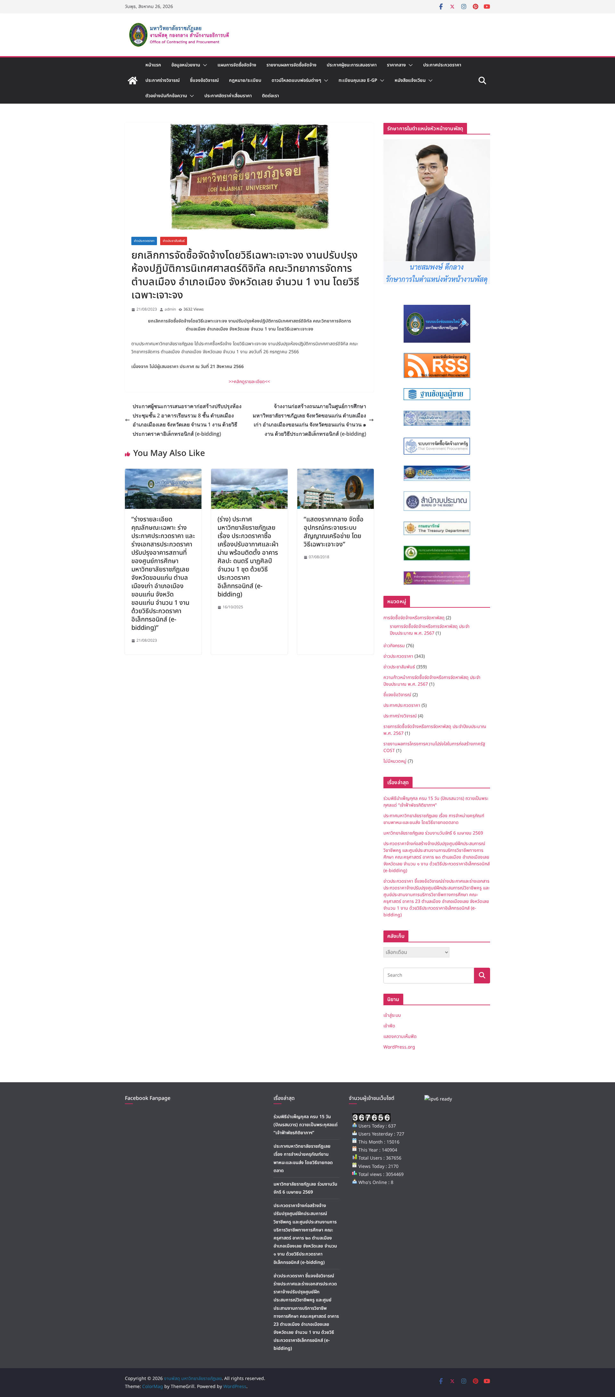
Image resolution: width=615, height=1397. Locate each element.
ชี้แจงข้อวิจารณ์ (204, 80)
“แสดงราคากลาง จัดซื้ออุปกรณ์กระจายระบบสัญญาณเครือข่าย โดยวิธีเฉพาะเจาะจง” (334, 532)
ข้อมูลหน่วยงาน (185, 65)
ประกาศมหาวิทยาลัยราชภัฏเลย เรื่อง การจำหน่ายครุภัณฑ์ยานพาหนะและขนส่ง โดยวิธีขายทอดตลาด (433, 819)
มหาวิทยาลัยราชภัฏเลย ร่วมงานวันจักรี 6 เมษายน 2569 (433, 833)
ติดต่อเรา (270, 95)
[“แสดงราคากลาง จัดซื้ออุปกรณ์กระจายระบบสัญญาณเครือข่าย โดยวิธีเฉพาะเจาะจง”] (335, 473)
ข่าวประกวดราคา (144, 241)
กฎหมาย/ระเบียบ (245, 80)
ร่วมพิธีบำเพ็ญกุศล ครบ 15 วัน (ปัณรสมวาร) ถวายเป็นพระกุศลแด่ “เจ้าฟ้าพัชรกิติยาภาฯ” (435, 802)
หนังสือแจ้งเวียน (410, 80)
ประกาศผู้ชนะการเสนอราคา (352, 65)
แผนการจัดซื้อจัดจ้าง (236, 65)
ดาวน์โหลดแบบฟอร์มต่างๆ (296, 80)
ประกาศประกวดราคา (442, 65)
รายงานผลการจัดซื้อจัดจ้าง (291, 65)
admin (170, 309)
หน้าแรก (153, 65)
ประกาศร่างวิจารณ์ (162, 80)
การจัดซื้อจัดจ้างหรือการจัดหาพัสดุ (414, 617)
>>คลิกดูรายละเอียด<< (249, 381)
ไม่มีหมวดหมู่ (394, 761)
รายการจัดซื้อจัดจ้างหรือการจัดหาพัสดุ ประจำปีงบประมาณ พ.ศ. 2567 (430, 630)
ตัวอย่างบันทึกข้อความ (166, 95)
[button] (203, 65)
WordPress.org (399, 1047)
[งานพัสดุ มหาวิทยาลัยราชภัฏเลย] (132, 80)
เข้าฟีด (389, 1026)
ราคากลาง (396, 65)
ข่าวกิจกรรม (394, 645)
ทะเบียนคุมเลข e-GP (358, 80)
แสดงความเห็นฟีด (400, 1036)
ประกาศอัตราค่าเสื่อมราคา (228, 95)
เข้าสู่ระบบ (392, 1015)
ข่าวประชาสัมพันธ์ (173, 241)
